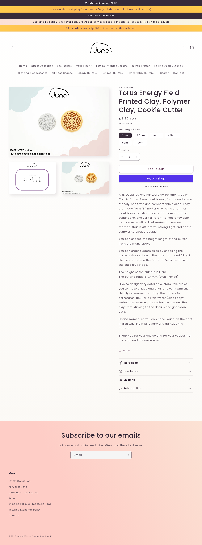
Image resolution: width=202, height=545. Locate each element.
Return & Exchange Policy (25, 509)
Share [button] (126, 350)
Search (13, 498)
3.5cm (141, 135)
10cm (140, 142)
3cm (125, 135)
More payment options (156, 186)
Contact (14, 515)
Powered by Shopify (42, 536)
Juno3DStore (24, 536)
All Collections (18, 486)
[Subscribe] (127, 455)
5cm (125, 142)
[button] (12, 47)
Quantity (124, 150)
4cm (156, 135)
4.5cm (172, 135)
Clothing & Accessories (23, 492)
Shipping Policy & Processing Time (30, 504)
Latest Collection (20, 481)
